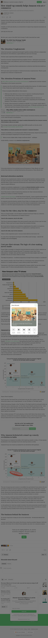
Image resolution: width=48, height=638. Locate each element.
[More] (34, 330)
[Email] (24, 330)
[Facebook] (19, 330)
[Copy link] (14, 330)
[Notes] (29, 330)
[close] (36, 305)
